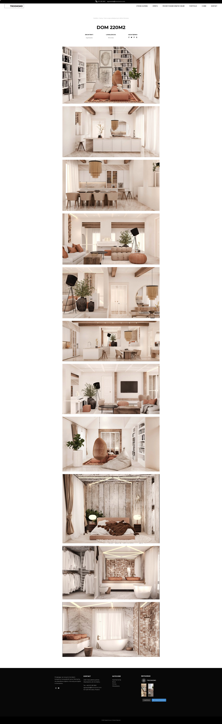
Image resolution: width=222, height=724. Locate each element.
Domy (114, 684)
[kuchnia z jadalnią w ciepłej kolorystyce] (111, 341)
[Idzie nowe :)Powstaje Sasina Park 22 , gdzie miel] (143, 690)
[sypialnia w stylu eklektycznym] (111, 508)
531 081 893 (101, 1)
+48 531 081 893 (91, 685)
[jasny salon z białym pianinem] (111, 239)
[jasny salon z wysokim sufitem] (111, 444)
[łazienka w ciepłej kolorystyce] (111, 629)
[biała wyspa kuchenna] (111, 131)
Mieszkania (115, 686)
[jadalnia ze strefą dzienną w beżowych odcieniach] (111, 292)
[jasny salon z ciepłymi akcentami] (111, 389)
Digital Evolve (108, 720)
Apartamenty (116, 680)
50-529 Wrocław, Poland (91, 689)
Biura (114, 682)
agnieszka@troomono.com (116, 1)
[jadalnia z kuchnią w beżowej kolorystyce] (111, 185)
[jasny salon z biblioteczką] (111, 75)
